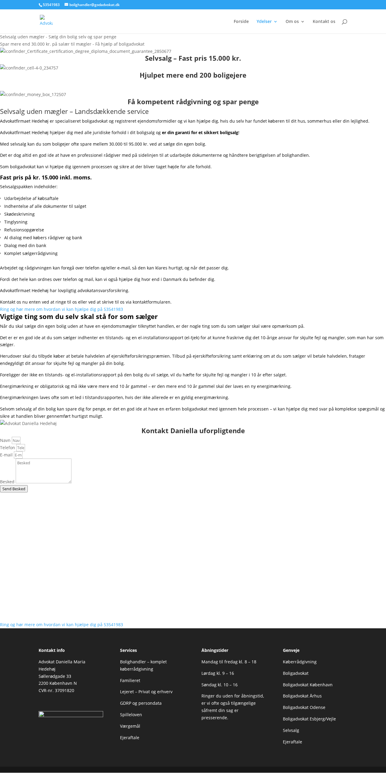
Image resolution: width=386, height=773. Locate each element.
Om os (292, 21)
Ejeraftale (129, 737)
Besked (8, 482)
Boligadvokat (295, 673)
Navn (6, 440)
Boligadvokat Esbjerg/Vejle (309, 719)
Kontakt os (324, 21)
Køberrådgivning (300, 662)
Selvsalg (291, 730)
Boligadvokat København (308, 685)
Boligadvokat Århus (302, 696)
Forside (241, 21)
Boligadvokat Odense (304, 707)
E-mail (7, 455)
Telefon (8, 447)
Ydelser (264, 21)
